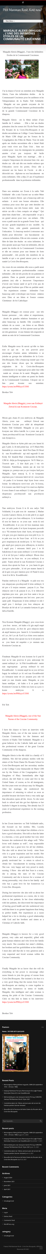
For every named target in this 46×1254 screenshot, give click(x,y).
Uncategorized (9, 1201)
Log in (6, 1212)
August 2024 (8, 1178)
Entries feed (8, 1216)
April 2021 (7, 1189)
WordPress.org (9, 1224)
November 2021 (9, 1181)
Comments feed (9, 1220)
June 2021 (7, 1185)
